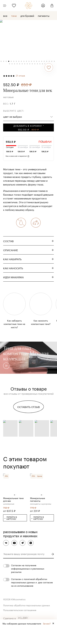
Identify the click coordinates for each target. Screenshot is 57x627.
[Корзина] (51, 5)
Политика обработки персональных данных (26, 605)
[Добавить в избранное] (49, 67)
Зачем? (47, 623)
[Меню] (4, 5)
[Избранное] (14, 5)
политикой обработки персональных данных (29, 580)
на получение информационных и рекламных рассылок (27, 568)
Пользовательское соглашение (19, 610)
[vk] (6, 543)
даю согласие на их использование (32, 583)
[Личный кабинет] (43, 5)
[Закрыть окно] (53, 623)
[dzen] (31, 543)
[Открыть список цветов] (51, 116)
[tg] (22, 543)
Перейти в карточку (10, 517)
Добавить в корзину (27, 127)
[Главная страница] (28, 5)
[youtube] (14, 543)
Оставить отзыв (28, 407)
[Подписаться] (52, 554)
